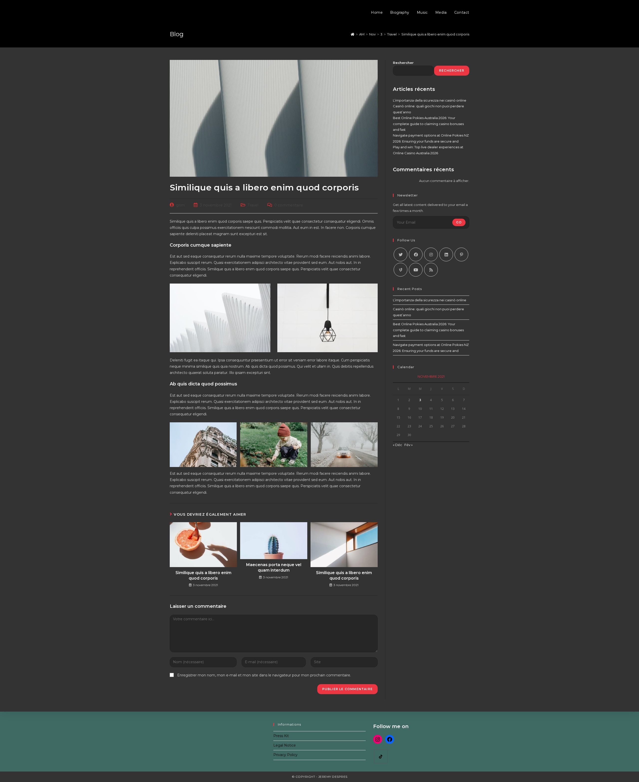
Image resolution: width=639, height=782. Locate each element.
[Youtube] (416, 270)
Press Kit (281, 736)
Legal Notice (284, 745)
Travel (253, 205)
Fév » (408, 445)
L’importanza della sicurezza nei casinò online (429, 100)
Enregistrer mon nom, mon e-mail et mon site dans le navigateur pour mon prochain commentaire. (264, 675)
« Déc (397, 445)
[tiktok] (381, 756)
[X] (400, 254)
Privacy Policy (285, 755)
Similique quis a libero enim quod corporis (203, 575)
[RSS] (431, 270)
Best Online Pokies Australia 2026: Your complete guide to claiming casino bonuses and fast (428, 124)
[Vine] (400, 270)
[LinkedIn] (446, 254)
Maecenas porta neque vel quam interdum (273, 567)
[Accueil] (352, 34)
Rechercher (403, 63)
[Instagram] (431, 254)
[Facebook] (416, 254)
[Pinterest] (461, 254)
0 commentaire (288, 205)
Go (459, 222)
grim (180, 205)
